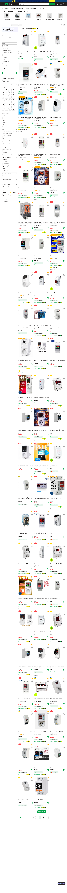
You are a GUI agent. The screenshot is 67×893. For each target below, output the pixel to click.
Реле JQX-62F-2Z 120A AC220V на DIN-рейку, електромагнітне (41, 326)
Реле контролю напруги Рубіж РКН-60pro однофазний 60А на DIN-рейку (57, 188)
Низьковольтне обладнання (35, 8)
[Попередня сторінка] (20, 817)
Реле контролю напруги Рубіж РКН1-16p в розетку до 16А (25, 326)
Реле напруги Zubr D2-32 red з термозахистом (56, 465)
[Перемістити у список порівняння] (32, 34)
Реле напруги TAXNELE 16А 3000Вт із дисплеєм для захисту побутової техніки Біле (25, 465)
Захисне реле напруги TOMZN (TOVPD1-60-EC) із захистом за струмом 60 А (40, 155)
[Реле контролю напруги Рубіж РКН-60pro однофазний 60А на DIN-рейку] (57, 175)
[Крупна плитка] (61, 25)
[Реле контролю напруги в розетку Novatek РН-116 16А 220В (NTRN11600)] (41, 384)
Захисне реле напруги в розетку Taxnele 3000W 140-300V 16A (25, 633)
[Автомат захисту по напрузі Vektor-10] (57, 686)
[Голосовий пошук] (48, 4)
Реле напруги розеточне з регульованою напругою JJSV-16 (25, 360)
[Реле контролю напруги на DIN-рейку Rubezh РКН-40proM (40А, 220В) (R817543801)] (57, 585)
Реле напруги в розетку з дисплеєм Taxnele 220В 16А (40, 188)
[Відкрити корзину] (64, 4)
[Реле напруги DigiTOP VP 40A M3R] (57, 552)
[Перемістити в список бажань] (32, 31)
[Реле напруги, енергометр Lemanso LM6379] (57, 753)
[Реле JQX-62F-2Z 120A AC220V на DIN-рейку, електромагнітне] (41, 314)
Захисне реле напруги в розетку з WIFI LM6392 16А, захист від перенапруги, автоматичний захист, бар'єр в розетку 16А (57, 223)
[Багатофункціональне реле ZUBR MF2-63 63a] (25, 142)
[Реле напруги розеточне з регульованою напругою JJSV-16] (25, 347)
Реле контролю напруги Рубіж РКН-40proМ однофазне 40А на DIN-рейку (41, 256)
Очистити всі (14, 25)
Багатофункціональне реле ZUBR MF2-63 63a (25, 155)
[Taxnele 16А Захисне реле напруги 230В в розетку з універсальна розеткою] (41, 347)
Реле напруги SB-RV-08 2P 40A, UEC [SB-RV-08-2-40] (57, 732)
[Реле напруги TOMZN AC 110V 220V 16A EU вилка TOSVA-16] (41, 720)
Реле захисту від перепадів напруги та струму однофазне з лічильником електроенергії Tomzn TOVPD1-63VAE (41, 533)
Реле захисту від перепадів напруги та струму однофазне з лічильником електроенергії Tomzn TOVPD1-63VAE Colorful (57, 360)
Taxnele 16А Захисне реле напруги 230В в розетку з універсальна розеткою (41, 360)
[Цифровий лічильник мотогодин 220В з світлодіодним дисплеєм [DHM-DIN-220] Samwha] (57, 280)
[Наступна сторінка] (62, 817)
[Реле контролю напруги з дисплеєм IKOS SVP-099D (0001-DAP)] (41, 653)
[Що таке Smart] (37, 28)
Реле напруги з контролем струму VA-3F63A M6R (41, 699)
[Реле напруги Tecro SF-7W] (57, 105)
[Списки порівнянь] (61, 4)
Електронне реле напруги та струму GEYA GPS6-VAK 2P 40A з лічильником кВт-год (25, 430)
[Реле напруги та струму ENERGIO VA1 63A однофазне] (41, 786)
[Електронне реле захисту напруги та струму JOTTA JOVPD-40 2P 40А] (25, 243)
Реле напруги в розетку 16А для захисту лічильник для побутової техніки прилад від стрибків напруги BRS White (25, 598)
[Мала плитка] (64, 25)
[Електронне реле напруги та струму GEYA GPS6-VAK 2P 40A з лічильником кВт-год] (25, 417)
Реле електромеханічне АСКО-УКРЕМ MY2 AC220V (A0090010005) (25, 533)
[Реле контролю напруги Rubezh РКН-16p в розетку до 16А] (57, 314)
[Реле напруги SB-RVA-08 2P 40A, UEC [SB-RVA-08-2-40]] (25, 753)
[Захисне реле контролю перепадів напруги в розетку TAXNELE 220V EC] (57, 142)
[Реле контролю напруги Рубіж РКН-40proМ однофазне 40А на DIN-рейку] (41, 243)
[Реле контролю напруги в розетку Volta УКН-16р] (25, 786)
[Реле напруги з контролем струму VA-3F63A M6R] (41, 686)
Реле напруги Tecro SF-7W (56, 117)
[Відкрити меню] (3, 4)
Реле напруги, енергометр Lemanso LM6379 (56, 766)
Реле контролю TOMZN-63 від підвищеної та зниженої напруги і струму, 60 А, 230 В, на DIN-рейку (41, 598)
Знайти (52, 4)
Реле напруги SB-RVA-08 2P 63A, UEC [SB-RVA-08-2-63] (41, 118)
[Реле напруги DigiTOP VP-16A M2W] (25, 552)
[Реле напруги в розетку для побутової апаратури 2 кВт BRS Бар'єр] (41, 452)
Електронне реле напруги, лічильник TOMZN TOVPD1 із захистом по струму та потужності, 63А (24, 699)
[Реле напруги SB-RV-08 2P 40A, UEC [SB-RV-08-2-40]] (57, 720)
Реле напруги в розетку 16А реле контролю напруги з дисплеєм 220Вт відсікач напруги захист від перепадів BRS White (25, 397)
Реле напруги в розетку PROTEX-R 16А (57, 533)
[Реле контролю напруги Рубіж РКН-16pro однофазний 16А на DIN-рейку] (25, 485)
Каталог (15, 4)
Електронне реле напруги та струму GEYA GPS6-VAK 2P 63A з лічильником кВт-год (57, 430)
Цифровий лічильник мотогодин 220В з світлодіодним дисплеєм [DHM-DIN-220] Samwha (57, 293)
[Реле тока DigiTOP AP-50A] (57, 384)
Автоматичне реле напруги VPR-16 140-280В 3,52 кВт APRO (41, 293)
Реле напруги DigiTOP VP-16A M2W (24, 564)
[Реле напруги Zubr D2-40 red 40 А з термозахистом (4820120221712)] (41, 40)
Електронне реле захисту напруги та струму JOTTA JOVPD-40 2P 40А (25, 256)
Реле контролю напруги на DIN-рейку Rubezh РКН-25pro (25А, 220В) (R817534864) (25, 732)
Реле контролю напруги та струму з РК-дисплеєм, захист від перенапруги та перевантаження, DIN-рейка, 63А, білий (25, 188)
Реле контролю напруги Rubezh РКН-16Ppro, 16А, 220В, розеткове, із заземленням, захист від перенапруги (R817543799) (57, 85)
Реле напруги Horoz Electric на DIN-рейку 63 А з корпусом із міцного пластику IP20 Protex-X (57, 666)
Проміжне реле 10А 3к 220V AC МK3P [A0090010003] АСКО (25, 223)
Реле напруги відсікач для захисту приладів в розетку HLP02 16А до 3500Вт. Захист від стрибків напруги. (25, 118)
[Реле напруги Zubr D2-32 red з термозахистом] (57, 452)
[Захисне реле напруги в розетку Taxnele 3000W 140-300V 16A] (25, 620)
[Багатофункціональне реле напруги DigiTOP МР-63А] (57, 620)
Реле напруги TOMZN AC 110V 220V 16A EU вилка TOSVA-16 (40, 732)
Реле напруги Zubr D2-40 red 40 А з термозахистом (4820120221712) (41, 52)
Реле (43, 8)
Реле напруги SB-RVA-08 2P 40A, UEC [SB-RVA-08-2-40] (25, 766)
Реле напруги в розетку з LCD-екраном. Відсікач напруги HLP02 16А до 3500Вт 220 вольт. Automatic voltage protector (25, 293)
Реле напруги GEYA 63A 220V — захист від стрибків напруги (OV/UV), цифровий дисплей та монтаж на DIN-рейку (41, 85)
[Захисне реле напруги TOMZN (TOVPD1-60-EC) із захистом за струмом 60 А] (41, 142)
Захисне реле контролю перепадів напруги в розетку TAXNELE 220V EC (56, 155)
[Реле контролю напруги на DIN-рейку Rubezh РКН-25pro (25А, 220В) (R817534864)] (25, 720)
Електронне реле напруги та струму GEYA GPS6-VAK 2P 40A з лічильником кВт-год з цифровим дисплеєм (25, 666)
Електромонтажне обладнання (22, 8)
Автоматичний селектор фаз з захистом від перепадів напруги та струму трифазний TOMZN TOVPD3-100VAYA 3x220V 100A (41, 498)
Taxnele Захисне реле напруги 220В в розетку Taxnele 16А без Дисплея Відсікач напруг (57, 52)
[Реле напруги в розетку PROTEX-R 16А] (57, 520)
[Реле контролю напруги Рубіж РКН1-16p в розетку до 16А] (25, 314)
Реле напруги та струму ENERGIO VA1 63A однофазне (41, 799)
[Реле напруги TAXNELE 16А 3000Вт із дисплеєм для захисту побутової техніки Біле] (25, 452)
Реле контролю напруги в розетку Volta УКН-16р (24, 799)
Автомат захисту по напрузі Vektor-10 (56, 699)
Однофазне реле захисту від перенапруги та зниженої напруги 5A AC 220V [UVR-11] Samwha (41, 564)
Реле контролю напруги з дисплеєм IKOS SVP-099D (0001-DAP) (41, 666)
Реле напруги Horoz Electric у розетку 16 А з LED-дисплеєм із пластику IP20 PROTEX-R (25, 52)
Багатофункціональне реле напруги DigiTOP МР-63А (56, 633)
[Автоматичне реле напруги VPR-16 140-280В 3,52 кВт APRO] (41, 280)
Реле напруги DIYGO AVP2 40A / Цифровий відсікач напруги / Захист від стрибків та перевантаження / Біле (25, 85)
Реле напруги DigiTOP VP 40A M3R (56, 564)
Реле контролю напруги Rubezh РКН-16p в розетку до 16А (57, 326)
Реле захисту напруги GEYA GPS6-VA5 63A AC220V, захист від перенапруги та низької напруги (41, 766)
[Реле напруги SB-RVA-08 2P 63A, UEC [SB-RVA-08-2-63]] (41, 105)
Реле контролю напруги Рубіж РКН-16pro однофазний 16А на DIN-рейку (25, 498)
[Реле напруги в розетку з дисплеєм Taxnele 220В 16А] (41, 175)
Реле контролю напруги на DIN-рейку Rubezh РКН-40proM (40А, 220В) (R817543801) (57, 598)
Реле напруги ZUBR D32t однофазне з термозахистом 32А (41, 633)
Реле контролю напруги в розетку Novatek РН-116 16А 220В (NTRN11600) (41, 397)
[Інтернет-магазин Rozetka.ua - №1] (6, 4)
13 (49, 817)
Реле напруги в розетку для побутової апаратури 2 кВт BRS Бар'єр (41, 465)
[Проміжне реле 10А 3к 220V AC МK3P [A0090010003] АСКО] (25, 210)
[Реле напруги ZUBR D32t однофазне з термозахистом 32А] (41, 620)
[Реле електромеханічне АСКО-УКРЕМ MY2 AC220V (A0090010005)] (25, 520)
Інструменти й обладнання (9, 8)
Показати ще (4, 65)
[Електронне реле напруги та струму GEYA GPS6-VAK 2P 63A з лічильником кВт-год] (57, 417)
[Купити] (32, 57)
